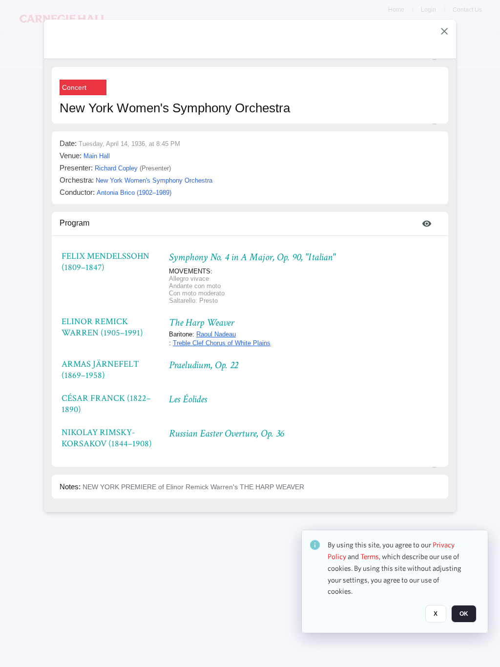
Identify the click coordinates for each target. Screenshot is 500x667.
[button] (444, 31)
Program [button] (74, 223)
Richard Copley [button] (116, 168)
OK (463, 613)
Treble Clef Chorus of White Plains (222, 343)
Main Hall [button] (96, 156)
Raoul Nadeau (216, 334)
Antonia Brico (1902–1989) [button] (134, 192)
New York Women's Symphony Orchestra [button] (154, 180)
